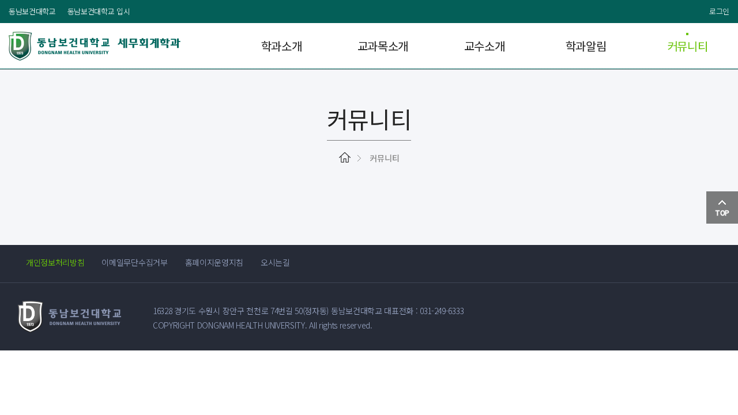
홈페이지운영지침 (214, 262)
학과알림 (586, 45)
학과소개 (281, 45)
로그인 (719, 11)
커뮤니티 (687, 45)
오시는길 (275, 262)
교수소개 (484, 45)
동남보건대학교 (32, 11)
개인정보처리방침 (55, 262)
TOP (722, 212)
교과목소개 (382, 45)
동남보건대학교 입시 (98, 11)
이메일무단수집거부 (134, 262)
